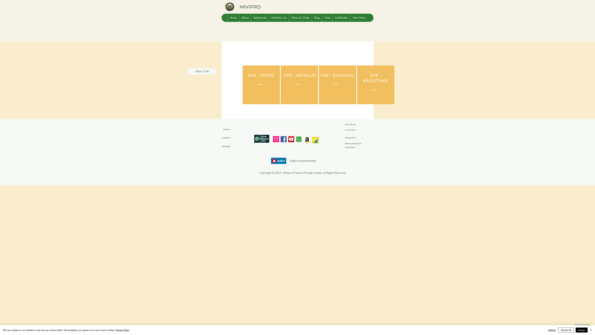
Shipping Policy (350, 137)
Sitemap (226, 146)
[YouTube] (291, 139)
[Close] (591, 330)
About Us (226, 129)
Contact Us (226, 137)
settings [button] (552, 330)
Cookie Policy (350, 147)
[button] (245, 18)
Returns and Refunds (353, 143)
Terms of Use (350, 124)
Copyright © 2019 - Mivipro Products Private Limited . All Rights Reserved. (302, 172)
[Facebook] (284, 139)
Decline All (566, 330)
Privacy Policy (350, 130)
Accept (581, 330)
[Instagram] (276, 139)
